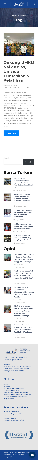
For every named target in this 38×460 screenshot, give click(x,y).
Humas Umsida (14, 88)
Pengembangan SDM (11, 390)
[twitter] (8, 457)
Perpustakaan (9, 399)
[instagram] (11, 457)
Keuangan (7, 386)
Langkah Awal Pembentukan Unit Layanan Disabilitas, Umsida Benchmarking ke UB (23, 183)
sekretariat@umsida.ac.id (14, 360)
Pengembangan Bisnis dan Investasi (17, 394)
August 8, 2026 (18, 264)
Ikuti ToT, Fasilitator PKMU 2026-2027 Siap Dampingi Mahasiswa (22, 238)
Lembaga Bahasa (10, 418)
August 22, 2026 (21, 190)
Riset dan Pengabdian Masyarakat (16, 392)
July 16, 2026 (17, 318)
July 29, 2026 (17, 281)
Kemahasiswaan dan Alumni (14, 388)
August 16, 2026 (20, 231)
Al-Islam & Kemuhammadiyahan (15, 396)
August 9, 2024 (10, 85)
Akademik (7, 384)
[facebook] (4, 457)
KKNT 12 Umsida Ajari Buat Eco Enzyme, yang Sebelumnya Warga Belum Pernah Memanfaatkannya (23, 311)
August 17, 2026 (20, 220)
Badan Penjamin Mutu (12, 412)
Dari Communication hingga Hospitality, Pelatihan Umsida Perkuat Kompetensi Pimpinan (21, 199)
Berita (26, 88)
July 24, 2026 (17, 299)
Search (7, 158)
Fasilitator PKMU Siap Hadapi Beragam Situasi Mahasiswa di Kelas (23, 226)
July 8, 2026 (17, 335)
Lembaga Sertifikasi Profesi (14, 420)
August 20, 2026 (21, 206)
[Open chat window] (32, 455)
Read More (11, 133)
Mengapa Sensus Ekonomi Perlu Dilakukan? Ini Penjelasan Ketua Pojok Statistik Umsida (23, 292)
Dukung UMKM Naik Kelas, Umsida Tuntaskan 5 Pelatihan (19, 71)
